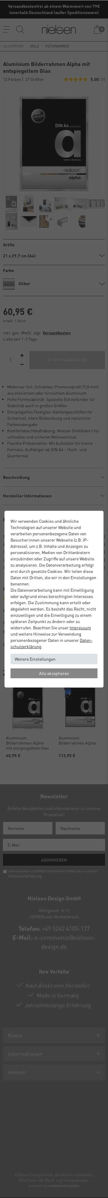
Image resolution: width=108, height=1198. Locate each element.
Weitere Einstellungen (35, 659)
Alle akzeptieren (54, 673)
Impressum (80, 627)
